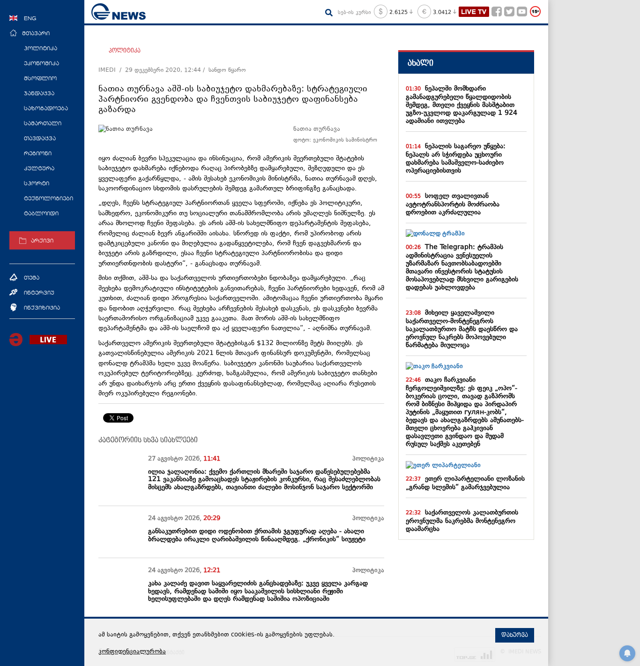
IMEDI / (111, 70)
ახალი (420, 63)
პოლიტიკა (125, 50)
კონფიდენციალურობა (132, 652)
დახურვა (514, 635)
